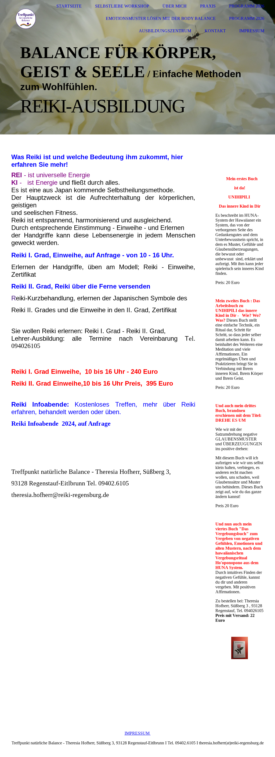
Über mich (174, 6)
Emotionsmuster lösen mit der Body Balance (161, 18)
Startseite (69, 6)
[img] (25, 19)
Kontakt (215, 31)
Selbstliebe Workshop (122, 6)
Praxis (208, 6)
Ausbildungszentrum (165, 31)
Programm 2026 (246, 6)
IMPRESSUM (138, 733)
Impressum (251, 31)
